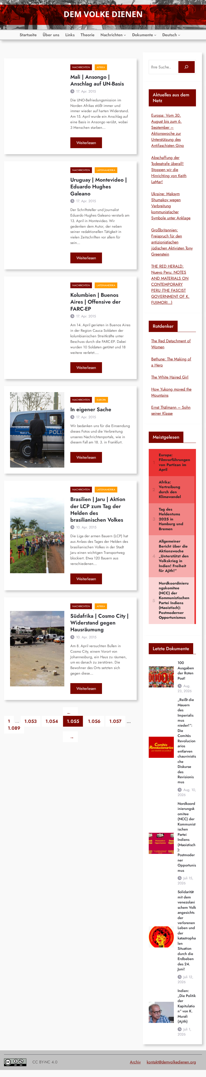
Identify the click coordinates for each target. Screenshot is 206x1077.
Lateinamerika (106, 170)
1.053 (30, 721)
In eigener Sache (90, 409)
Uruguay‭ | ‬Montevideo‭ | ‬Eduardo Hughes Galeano (98, 187)
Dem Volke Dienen (103, 14)
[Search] (186, 67)
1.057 (115, 721)
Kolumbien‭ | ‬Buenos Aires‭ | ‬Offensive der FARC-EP (95, 302)
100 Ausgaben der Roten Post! (186, 670)
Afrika (101, 67)
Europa (101, 400)
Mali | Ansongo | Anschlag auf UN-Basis (97, 81)
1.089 (14, 728)
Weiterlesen (89, 144)
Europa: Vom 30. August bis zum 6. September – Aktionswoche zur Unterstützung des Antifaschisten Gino (167, 130)
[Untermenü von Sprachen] (179, 35)
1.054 (51, 721)
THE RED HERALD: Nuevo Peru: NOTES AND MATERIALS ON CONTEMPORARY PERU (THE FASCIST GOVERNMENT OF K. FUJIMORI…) (170, 284)
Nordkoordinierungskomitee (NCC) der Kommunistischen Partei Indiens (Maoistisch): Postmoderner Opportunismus (187, 837)
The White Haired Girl (169, 377)
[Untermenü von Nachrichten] (125, 35)
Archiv (135, 1062)
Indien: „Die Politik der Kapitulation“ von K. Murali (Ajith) (187, 1006)
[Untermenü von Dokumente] (155, 35)
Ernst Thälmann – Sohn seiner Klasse (170, 410)
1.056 (94, 721)
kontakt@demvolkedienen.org (171, 1062)
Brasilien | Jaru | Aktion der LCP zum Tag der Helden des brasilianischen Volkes (97, 509)
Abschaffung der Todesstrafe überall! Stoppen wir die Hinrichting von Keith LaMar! (168, 170)
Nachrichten (81, 67)
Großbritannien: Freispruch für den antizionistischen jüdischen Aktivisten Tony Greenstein (172, 242)
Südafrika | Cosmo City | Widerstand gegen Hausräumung (99, 623)
